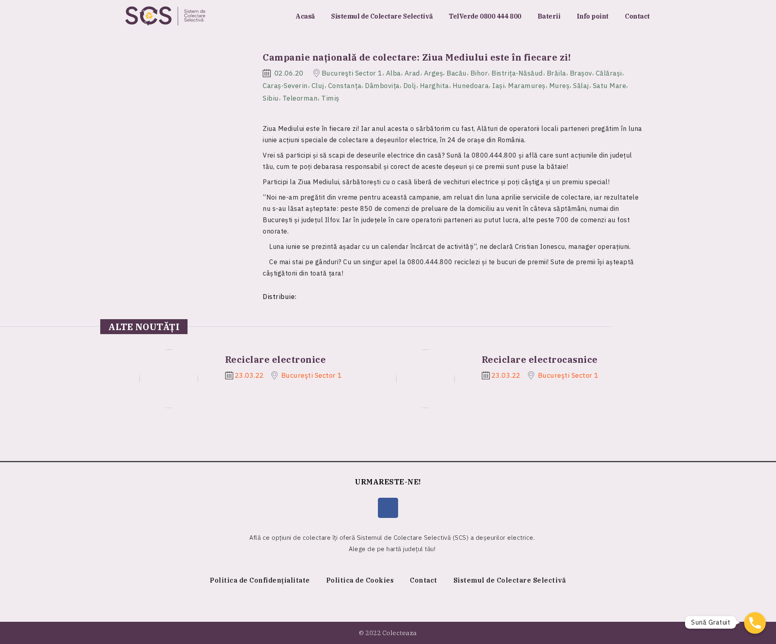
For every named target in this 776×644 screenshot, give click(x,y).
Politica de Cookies (360, 580)
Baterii (549, 16)
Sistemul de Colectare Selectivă (381, 16)
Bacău (457, 73)
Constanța (345, 85)
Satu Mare (609, 85)
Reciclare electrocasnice (540, 359)
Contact (637, 16)
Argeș (433, 73)
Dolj (409, 85)
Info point (593, 16)
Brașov (581, 73)
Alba (393, 73)
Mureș (559, 85)
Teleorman (300, 97)
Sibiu (271, 97)
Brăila (556, 73)
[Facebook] (388, 508)
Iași (498, 85)
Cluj (318, 85)
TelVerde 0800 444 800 (485, 16)
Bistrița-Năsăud (517, 73)
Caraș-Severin (285, 85)
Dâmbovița (382, 85)
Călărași (609, 73)
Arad (412, 73)
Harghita (434, 85)
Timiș (330, 97)
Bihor (479, 73)
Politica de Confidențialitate (260, 580)
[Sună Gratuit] (755, 623)
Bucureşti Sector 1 (352, 73)
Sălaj (581, 85)
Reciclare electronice (275, 359)
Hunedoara (471, 85)
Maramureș (527, 85)
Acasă (305, 16)
